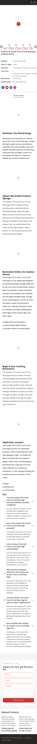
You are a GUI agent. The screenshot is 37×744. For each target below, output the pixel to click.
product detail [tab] (18, 96)
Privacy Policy (6, 740)
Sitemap (27, 738)
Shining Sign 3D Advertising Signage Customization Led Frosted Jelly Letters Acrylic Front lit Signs (9, 729)
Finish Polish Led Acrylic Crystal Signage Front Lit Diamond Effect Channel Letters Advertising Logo (26, 729)
